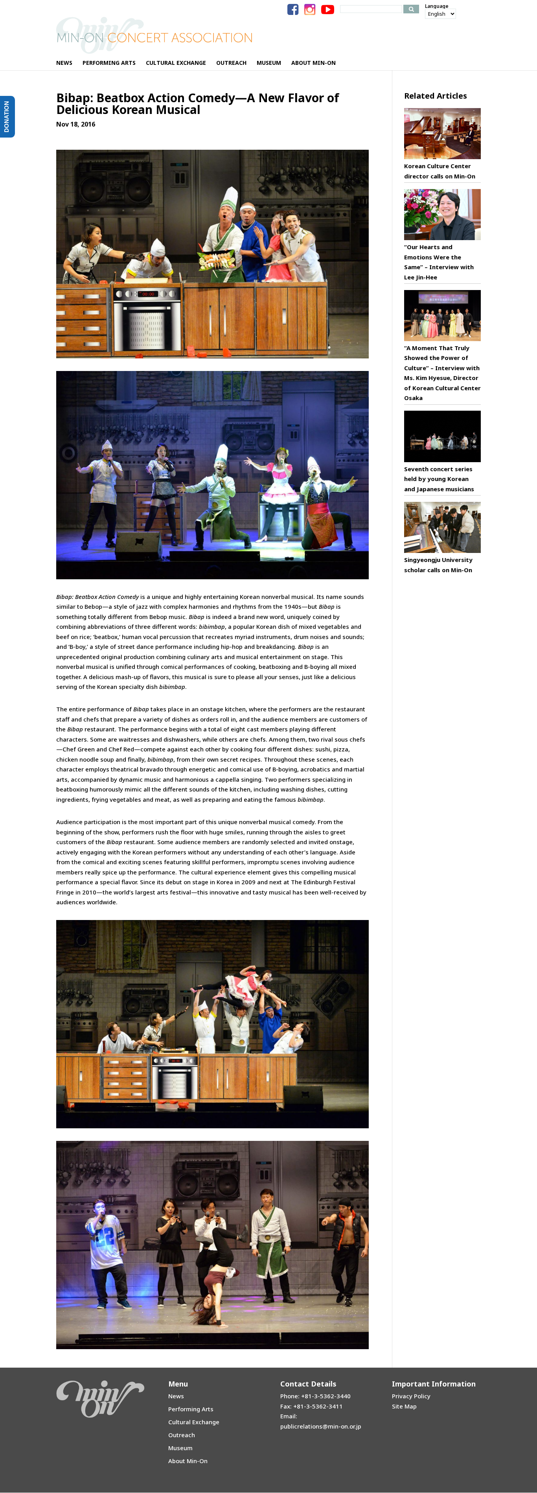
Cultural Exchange (193, 1422)
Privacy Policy (411, 1396)
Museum (180, 1448)
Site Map (404, 1406)
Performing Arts (190, 1409)
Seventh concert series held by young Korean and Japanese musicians (439, 479)
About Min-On (188, 1461)
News (176, 1396)
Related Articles (435, 95)
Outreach (181, 1435)
